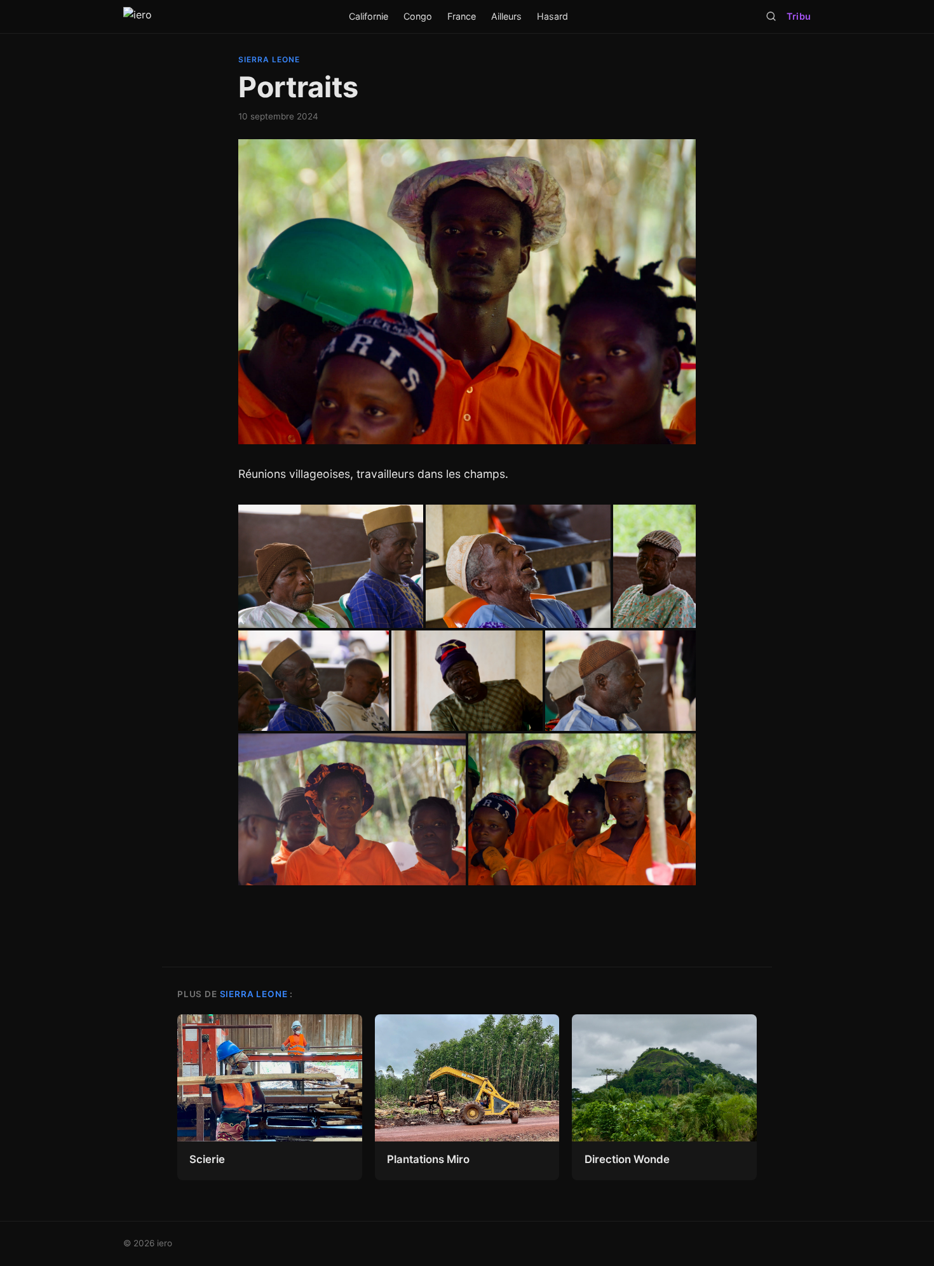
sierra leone (269, 59)
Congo (417, 16)
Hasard (552, 16)
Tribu (799, 16)
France (461, 16)
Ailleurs (506, 16)
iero (164, 1243)
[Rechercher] (771, 16)
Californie (368, 16)
